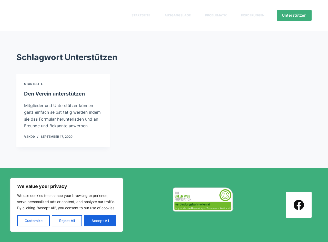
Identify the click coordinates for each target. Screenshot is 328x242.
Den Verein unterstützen (54, 94)
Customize (34, 220)
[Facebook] (299, 205)
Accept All (100, 220)
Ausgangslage (178, 15)
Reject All (67, 220)
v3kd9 (29, 137)
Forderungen (252, 15)
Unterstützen (294, 15)
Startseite (140, 15)
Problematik (216, 15)
